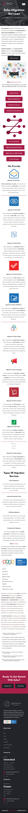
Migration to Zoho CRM (14, 210)
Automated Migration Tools (14, 496)
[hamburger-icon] (23, 4)
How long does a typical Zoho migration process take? (13, 652)
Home (3, 17)
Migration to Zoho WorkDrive (13, 305)
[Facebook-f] (4, 776)
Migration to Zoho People (14, 336)
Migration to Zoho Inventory (14, 401)
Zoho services (4, 622)
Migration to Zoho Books (14, 243)
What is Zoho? (9, 17)
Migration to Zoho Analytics (14, 453)
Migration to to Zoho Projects (14, 274)
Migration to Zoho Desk (13, 426)
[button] (14, 93)
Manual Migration (14, 480)
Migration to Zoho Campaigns (14, 370)
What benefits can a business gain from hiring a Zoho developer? (13, 656)
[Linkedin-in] (6, 776)
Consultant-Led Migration (14, 528)
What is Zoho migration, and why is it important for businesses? (12, 634)
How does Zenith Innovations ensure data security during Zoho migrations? (13, 660)
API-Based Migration (14, 512)
